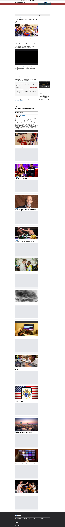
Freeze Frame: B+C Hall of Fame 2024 (44, 100)
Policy (27, 4)
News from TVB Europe (37, 15)
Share (17, 38)
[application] (26, 57)
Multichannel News (32, 0)
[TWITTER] (19, 116)
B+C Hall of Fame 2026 (45, 15)
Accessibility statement (18, 520)
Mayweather (23, 108)
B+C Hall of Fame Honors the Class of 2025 (44, 87)
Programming (31, 4)
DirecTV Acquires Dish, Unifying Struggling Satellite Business (44, 93)
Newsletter (36, 38)
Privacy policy (34, 518)
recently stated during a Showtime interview (25, 66)
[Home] (15, 4)
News (17, 4)
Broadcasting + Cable (25, 0)
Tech (20, 4)
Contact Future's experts (27, 518)
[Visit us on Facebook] (44, 2)
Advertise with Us (34, 520)
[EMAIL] (20, 116)
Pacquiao (28, 108)
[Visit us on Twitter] (45, 2)
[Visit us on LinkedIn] (46, 2)
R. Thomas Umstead (18, 22)
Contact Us (42, 520)
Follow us (32, 38)
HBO (16, 108)
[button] (49, 2)
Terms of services (26, 91)
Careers (25, 520)
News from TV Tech (29, 15)
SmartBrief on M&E (22, 15)
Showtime (31, 108)
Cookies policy (43, 518)
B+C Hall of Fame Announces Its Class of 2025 (44, 89)
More (35, 4)
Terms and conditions (18, 518)
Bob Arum (19, 108)
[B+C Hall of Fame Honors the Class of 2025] (44, 84)
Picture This (20, 17)
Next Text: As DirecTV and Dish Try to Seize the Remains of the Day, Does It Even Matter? (44, 96)
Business (23, 4)
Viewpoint (16, 17)
